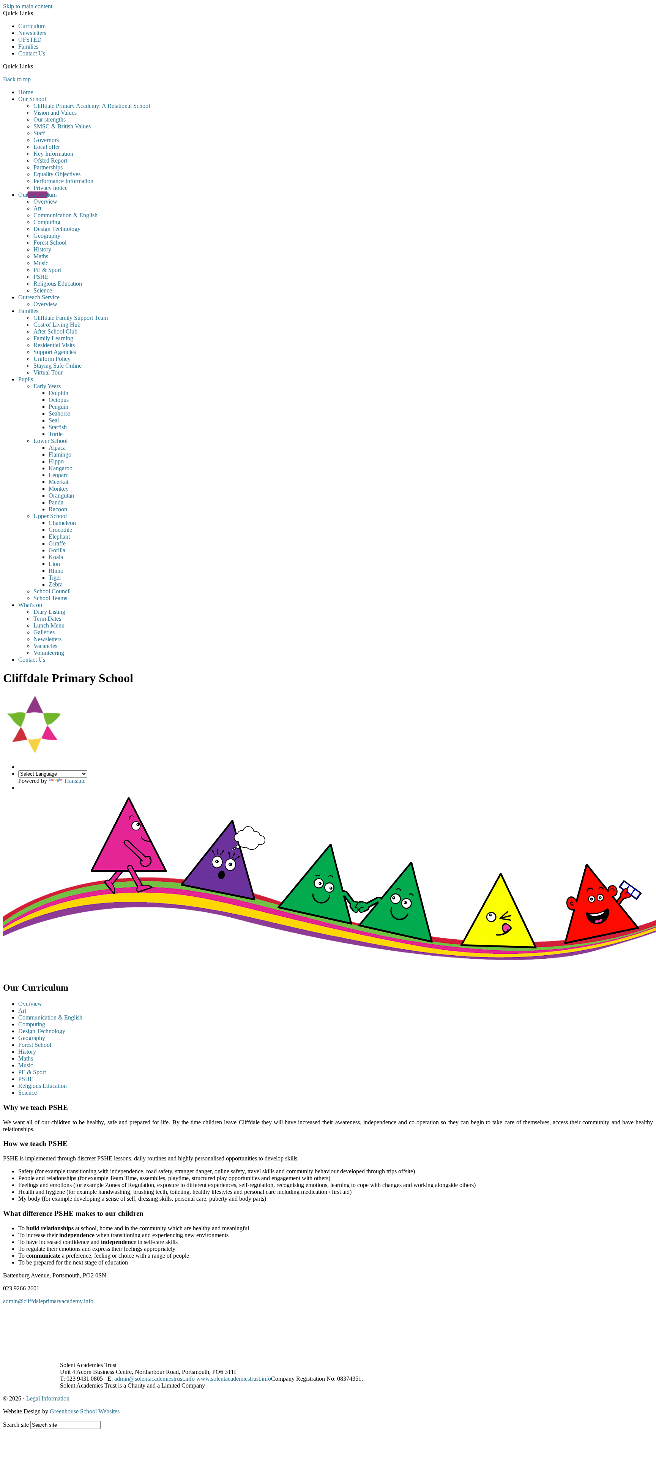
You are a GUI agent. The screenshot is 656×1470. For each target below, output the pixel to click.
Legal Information (47, 1398)
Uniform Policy (52, 359)
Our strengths (49, 119)
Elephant (59, 536)
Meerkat (58, 482)
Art (37, 208)
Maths (40, 256)
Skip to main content (27, 6)
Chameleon (62, 523)
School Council (52, 591)
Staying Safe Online (57, 365)
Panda (56, 502)
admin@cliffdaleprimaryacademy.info (48, 1301)
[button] (36, 66)
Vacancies (45, 646)
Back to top (17, 79)
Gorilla (57, 550)
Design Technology (56, 229)
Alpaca (57, 447)
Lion (54, 564)
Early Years (47, 386)
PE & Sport (47, 270)
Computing (46, 222)
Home (25, 92)
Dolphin (58, 393)
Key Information (53, 153)
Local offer (46, 147)
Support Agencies (54, 352)
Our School (32, 99)
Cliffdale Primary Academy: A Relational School (91, 106)
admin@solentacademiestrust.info (154, 1378)
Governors (46, 140)
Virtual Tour (48, 372)
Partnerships (48, 167)
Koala (56, 557)
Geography (46, 235)
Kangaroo (61, 468)
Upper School (50, 516)
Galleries (44, 632)
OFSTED (30, 39)
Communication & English (65, 215)
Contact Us (31, 53)
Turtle (56, 434)
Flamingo (60, 454)
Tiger (55, 577)
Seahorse (59, 413)
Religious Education (57, 283)
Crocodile (60, 529)
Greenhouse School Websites (85, 1411)
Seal (54, 420)
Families (28, 46)
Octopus (59, 400)
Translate (74, 781)
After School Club (55, 331)
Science (42, 290)
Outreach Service (39, 297)
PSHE (41, 276)
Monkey (59, 488)
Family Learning (53, 338)
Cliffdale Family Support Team (70, 318)
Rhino (56, 570)
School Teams (50, 598)
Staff (39, 133)
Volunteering (48, 653)
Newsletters (32, 33)
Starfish (58, 427)
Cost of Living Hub (56, 324)
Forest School (49, 242)
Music (40, 263)
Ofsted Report (50, 160)
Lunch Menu (49, 625)
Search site (16, 1424)
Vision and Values (55, 112)
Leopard (59, 475)
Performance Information (63, 181)
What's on (30, 605)
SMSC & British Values (62, 126)
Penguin (58, 406)
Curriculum (32, 26)
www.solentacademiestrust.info (233, 1378)
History (42, 249)
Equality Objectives (56, 174)
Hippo (56, 461)
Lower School (50, 441)
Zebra (56, 584)
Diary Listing (49, 612)
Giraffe (57, 543)
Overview (45, 201)
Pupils (25, 379)
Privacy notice (50, 188)
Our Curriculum (37, 194)
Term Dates (47, 618)
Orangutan (61, 495)
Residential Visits (54, 345)
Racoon (58, 509)
